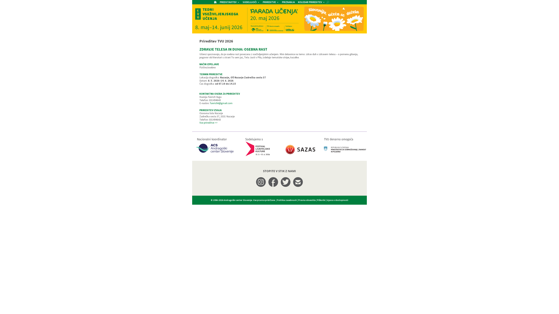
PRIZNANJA (288, 2)
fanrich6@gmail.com (221, 103)
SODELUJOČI (250, 2)
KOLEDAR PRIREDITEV (310, 2)
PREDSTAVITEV (228, 2)
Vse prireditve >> (208, 122)
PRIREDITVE (269, 2)
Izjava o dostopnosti (337, 200)
